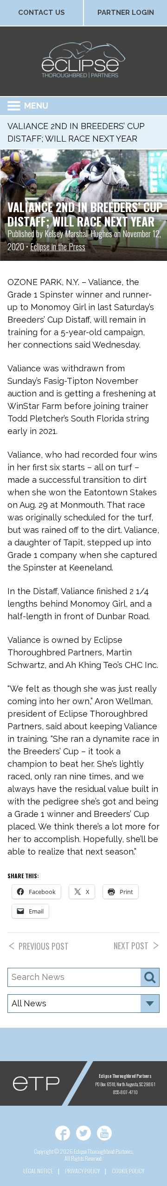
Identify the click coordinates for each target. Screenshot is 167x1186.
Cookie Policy (128, 1171)
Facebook (62, 1133)
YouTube (104, 1133)
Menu (36, 105)
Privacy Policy (82, 1171)
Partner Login (125, 12)
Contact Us (41, 12)
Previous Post (44, 946)
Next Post (131, 945)
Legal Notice (38, 1171)
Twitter (83, 1133)
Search (150, 977)
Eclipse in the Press (57, 246)
